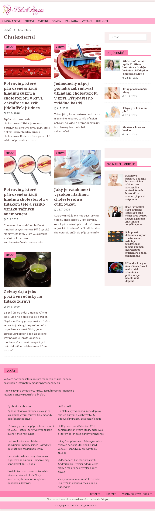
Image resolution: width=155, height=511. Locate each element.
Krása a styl (11, 21)
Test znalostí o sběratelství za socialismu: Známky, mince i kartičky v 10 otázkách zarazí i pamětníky (29, 445)
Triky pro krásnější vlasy (134, 90)
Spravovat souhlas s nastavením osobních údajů (77, 499)
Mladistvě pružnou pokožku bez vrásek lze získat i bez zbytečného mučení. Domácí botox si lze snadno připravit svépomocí (135, 187)
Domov (56, 21)
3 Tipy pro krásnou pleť (134, 109)
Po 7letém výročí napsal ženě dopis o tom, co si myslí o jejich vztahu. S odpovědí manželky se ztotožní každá (79, 414)
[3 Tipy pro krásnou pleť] (112, 112)
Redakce (95, 494)
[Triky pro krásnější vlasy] (112, 93)
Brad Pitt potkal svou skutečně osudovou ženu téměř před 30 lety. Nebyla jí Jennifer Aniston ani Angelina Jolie (136, 215)
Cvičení (43, 21)
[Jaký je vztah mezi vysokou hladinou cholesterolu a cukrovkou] (77, 167)
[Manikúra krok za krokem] (112, 131)
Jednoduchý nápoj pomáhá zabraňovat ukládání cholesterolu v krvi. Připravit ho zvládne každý (76, 93)
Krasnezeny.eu (51, 382)
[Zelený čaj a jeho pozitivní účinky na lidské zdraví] (27, 269)
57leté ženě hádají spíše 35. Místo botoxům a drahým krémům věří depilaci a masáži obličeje (135, 67)
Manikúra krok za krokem (133, 128)
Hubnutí (102, 21)
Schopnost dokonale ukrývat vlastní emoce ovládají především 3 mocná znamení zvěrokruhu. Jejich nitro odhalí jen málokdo (135, 244)
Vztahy (87, 21)
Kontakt (111, 494)
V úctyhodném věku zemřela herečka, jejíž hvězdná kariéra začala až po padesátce (79, 482)
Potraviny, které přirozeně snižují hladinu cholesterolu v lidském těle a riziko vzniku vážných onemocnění (26, 201)
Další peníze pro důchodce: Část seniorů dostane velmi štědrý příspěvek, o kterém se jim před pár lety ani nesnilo (81, 430)
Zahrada (71, 21)
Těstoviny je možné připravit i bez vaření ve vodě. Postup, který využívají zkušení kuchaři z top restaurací (31, 430)
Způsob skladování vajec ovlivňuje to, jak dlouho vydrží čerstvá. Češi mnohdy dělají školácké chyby (30, 414)
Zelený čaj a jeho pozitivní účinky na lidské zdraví (23, 296)
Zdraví (29, 21)
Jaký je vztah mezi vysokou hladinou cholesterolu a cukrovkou (72, 197)
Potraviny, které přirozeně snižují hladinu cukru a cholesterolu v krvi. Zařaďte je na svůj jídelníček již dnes (23, 95)
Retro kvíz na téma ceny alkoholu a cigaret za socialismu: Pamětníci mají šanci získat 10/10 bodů (29, 459)
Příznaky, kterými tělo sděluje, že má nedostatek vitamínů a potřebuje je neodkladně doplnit (136, 272)
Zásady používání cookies (137, 494)
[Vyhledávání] (128, 37)
